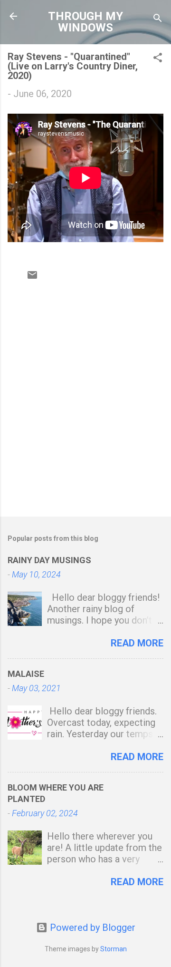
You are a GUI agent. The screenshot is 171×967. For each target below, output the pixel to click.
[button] (157, 59)
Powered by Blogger (91, 927)
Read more (137, 643)
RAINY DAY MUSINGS (49, 560)
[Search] (157, 19)
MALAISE (26, 674)
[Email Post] (32, 277)
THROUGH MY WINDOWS (85, 22)
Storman (113, 949)
